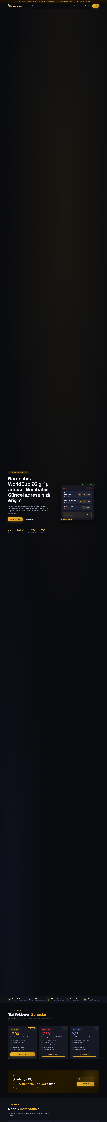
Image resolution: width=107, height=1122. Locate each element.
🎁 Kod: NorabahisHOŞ (86, 1079)
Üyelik (68, 6)
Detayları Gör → (84, 1054)
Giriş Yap (87, 6)
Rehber (54, 6)
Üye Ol (96, 6)
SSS (74, 6)
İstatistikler (61, 6)
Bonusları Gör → (31, 519)
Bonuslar (34, 6)
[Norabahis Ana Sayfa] (16, 6)
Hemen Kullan (85, 1084)
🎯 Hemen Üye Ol (15, 519)
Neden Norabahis (44, 6)
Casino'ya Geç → (53, 1054)
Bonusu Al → (22, 1054)
